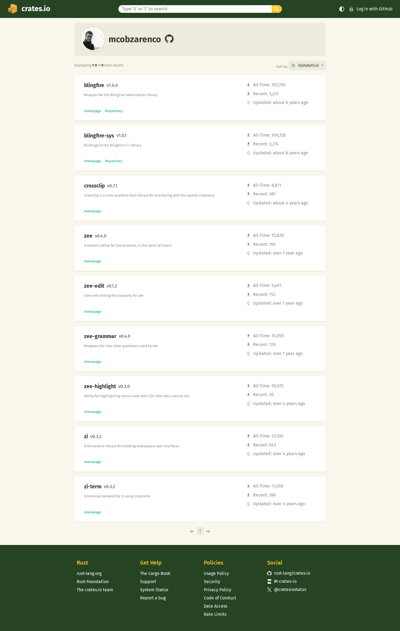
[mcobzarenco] (169, 39)
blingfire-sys (99, 136)
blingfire (94, 85)
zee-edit (94, 286)
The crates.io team (95, 589)
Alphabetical (308, 65)
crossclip (94, 186)
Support (148, 581)
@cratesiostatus (286, 589)
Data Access (215, 606)
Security (212, 581)
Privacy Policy (217, 589)
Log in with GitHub (374, 8)
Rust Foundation (93, 581)
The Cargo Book (155, 573)
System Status (154, 589)
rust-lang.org (89, 573)
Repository (113, 111)
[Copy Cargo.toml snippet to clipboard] (122, 85)
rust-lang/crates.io (288, 573)
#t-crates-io (282, 581)
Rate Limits (215, 614)
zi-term (92, 487)
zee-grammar (100, 336)
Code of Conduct (220, 598)
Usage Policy (216, 573)
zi (86, 437)
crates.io (35, 8)
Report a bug (153, 598)
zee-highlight (100, 387)
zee (88, 236)
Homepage (92, 111)
